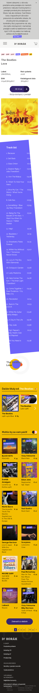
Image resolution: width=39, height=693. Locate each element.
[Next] (35, 408)
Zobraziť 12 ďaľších (20, 621)
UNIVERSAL (24, 54)
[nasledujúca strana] (36, 629)
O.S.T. (12, 54)
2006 (18, 54)
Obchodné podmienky (11, 686)
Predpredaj (7, 658)
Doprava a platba (25, 690)
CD (31, 54)
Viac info (17, 37)
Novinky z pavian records (12, 666)
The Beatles (8, 59)
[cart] (35, 43)
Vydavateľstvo (9, 670)
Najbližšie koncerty (10, 680)
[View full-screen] (34, 101)
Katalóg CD (7, 650)
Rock (7, 54)
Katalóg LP (7, 654)
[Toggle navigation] (5, 43)
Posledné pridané (10, 646)
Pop (3, 54)
